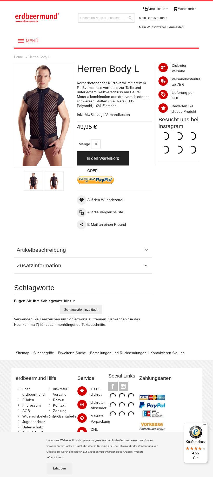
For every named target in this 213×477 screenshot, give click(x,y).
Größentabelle (65, 416)
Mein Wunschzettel (152, 27)
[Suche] (130, 18)
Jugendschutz (33, 422)
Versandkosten (117, 114)
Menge (84, 144)
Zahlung (59, 411)
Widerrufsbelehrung (38, 416)
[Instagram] (123, 386)
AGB (26, 411)
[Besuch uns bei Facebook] (113, 386)
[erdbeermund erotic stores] (43, 18)
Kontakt (59, 405)
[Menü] (205, 426)
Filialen (28, 400)
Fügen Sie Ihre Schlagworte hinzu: (44, 301)
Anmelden (176, 27)
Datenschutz (32, 427)
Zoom (43, 115)
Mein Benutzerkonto (153, 18)
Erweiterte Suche (72, 353)
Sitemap (22, 353)
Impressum (31, 405)
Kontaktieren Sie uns (167, 353)
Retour (58, 400)
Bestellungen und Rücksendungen (118, 353)
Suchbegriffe (43, 353)
